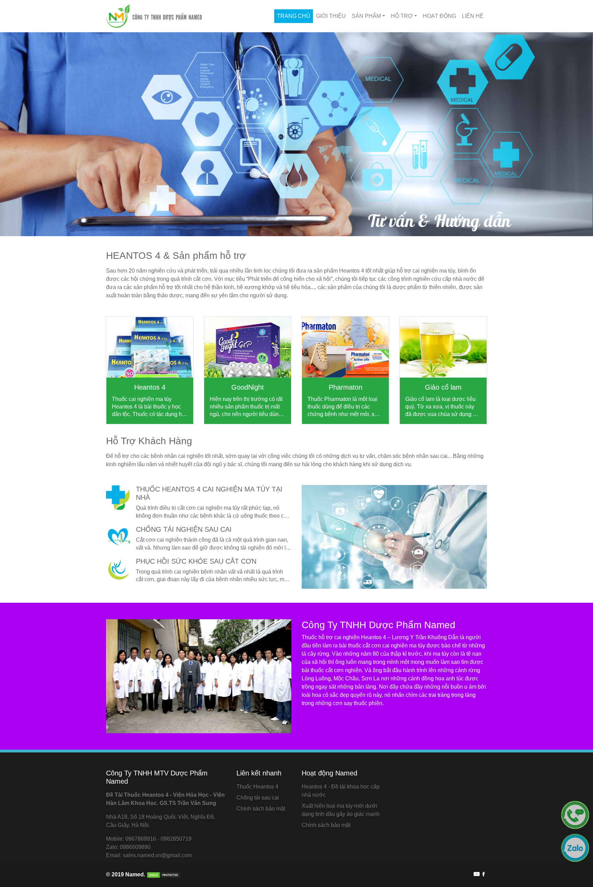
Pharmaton (345, 387)
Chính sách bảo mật (260, 808)
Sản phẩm (366, 16)
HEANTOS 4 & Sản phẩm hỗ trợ (176, 255)
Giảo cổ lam (443, 387)
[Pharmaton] (345, 346)
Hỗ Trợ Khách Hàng (149, 441)
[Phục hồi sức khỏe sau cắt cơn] (118, 569)
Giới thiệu (331, 16)
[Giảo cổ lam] (443, 346)
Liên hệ (473, 16)
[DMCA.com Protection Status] (163, 874)
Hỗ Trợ (402, 16)
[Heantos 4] (149, 346)
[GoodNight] (247, 346)
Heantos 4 (149, 387)
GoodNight (247, 387)
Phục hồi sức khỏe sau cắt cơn (196, 561)
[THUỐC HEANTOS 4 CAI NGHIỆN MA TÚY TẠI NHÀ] (118, 497)
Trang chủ (293, 16)
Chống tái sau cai (257, 797)
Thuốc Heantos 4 (257, 787)
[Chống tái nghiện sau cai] (118, 537)
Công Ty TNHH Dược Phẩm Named (378, 625)
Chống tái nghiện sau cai (184, 529)
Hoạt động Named (329, 773)
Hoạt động (439, 16)
